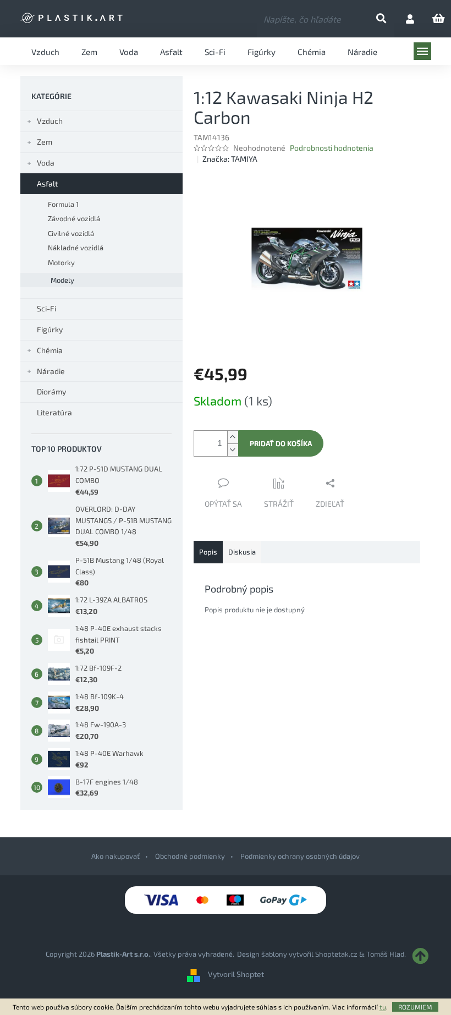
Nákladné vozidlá (75, 247)
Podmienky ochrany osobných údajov (300, 856)
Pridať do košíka (281, 443)
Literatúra (54, 412)
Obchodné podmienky (190, 856)
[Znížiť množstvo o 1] (232, 449)
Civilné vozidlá (71, 233)
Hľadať (390, 19)
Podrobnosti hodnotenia (331, 147)
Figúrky (50, 329)
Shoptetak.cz (336, 954)
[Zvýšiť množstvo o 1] (232, 437)
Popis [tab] (208, 551)
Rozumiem (415, 1007)
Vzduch (50, 120)
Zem (44, 141)
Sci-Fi (46, 308)
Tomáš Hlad (385, 954)
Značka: (229, 158)
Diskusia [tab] (242, 551)
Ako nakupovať (115, 856)
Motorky (61, 262)
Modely (62, 280)
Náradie (51, 371)
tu (383, 1007)
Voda (45, 162)
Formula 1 (63, 204)
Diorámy (51, 391)
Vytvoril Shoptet (236, 974)
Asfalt (47, 183)
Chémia (50, 350)
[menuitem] (45, 51)
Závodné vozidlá (74, 218)
